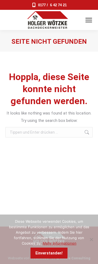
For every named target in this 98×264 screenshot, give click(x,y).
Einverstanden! (49, 253)
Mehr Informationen (59, 243)
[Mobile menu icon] (89, 20)
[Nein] (91, 239)
